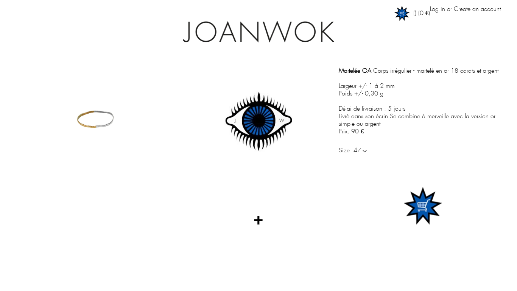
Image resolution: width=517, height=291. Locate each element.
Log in (437, 9)
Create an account (477, 9)
